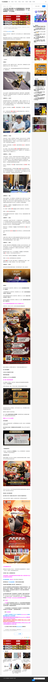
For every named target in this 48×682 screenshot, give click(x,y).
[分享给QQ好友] (28, 13)
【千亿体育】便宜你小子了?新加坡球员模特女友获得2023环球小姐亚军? (39, 29)
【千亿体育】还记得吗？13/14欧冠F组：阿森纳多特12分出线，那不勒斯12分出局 (39, 89)
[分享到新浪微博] (24, 13)
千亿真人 (15, 1)
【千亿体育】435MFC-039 (40, 87)
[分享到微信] (26, 13)
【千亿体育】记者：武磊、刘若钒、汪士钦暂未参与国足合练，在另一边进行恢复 (39, 37)
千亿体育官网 (5, 1)
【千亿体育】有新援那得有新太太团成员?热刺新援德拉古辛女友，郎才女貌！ (39, 98)
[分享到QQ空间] (29, 13)
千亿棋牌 (26, 1)
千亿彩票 (33, 1)
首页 (9, 1)
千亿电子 (23, 1)
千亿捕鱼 (30, 1)
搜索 (44, 6)
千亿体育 (12, 1)
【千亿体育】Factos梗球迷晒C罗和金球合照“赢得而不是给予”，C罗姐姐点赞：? (39, 95)
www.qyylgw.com (19, 626)
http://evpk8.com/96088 (16, 597)
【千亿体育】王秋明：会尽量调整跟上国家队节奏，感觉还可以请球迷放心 (39, 41)
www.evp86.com (9, 31)
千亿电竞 (19, 1)
